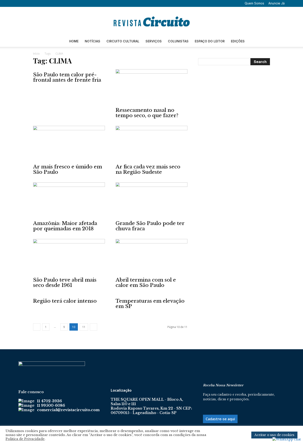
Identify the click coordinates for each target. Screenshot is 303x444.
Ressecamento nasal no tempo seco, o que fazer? (147, 112)
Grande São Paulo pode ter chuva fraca (150, 226)
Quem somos (254, 3)
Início (36, 53)
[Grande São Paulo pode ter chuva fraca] (151, 200)
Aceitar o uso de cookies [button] (274, 435)
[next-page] (93, 327)
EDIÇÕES (238, 41)
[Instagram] (35, 3)
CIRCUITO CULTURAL (122, 41)
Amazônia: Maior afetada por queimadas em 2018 (65, 226)
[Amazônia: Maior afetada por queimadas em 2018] (69, 200)
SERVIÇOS (154, 41)
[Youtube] (50, 3)
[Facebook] (28, 3)
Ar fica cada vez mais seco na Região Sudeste (148, 169)
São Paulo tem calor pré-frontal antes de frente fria (67, 77)
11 (83, 327)
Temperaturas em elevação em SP (150, 303)
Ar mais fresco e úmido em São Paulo (67, 169)
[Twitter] (43, 3)
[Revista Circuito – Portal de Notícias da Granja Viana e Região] (151, 21)
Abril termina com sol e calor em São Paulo (146, 282)
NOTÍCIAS (92, 41)
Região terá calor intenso (65, 301)
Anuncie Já (276, 3)
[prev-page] (36, 327)
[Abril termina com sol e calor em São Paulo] (151, 256)
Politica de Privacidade (25, 439)
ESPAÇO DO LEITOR (210, 41)
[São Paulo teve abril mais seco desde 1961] (69, 256)
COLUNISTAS (178, 41)
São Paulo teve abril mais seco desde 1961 (64, 282)
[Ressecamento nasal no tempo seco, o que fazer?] (151, 87)
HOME (74, 41)
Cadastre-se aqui (220, 418)
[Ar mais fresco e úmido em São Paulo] (69, 143)
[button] (21, 3)
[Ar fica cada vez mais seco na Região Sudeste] (151, 143)
